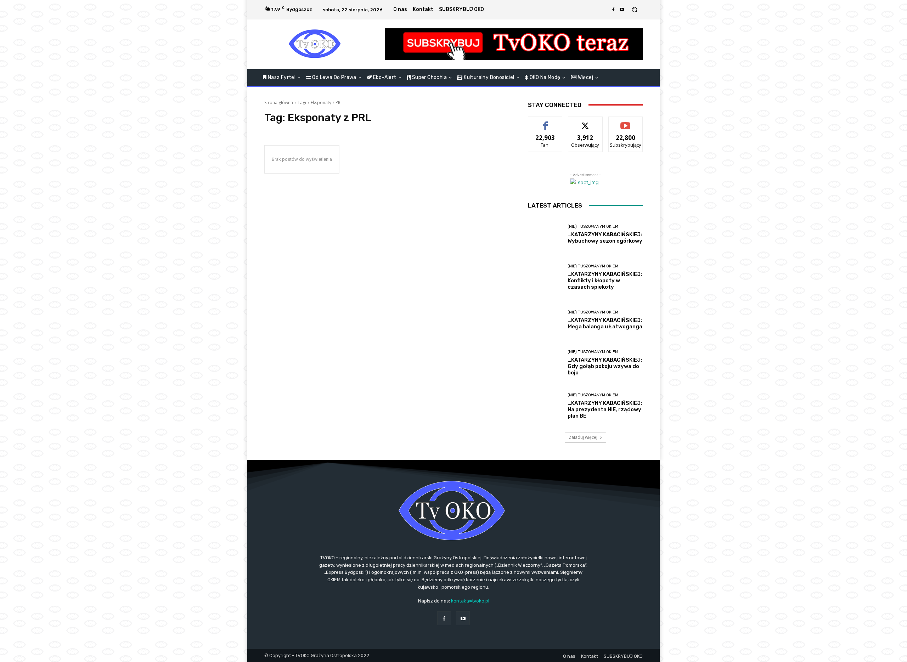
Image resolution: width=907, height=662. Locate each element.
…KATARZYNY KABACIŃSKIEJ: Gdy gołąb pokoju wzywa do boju (605, 366)
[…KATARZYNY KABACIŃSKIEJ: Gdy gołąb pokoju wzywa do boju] (545, 363)
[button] (634, 9)
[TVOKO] (315, 44)
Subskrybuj (625, 122)
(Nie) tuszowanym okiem (593, 226)
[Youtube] (622, 9)
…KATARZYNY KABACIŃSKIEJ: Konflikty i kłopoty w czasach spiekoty (605, 280)
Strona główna (278, 103)
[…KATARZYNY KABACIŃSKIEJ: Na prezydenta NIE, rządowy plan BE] (545, 406)
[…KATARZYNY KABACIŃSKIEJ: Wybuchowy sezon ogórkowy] (545, 234)
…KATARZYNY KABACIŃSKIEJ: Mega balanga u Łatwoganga (605, 323)
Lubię (545, 122)
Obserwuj (585, 122)
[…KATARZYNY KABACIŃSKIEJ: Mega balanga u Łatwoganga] (545, 320)
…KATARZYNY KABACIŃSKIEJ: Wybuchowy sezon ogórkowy (605, 237)
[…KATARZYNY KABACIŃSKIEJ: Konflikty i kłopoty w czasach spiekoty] (545, 277)
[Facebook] (613, 9)
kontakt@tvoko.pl (470, 601)
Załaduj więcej (583, 437)
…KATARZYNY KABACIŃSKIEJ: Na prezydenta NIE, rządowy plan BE (605, 409)
